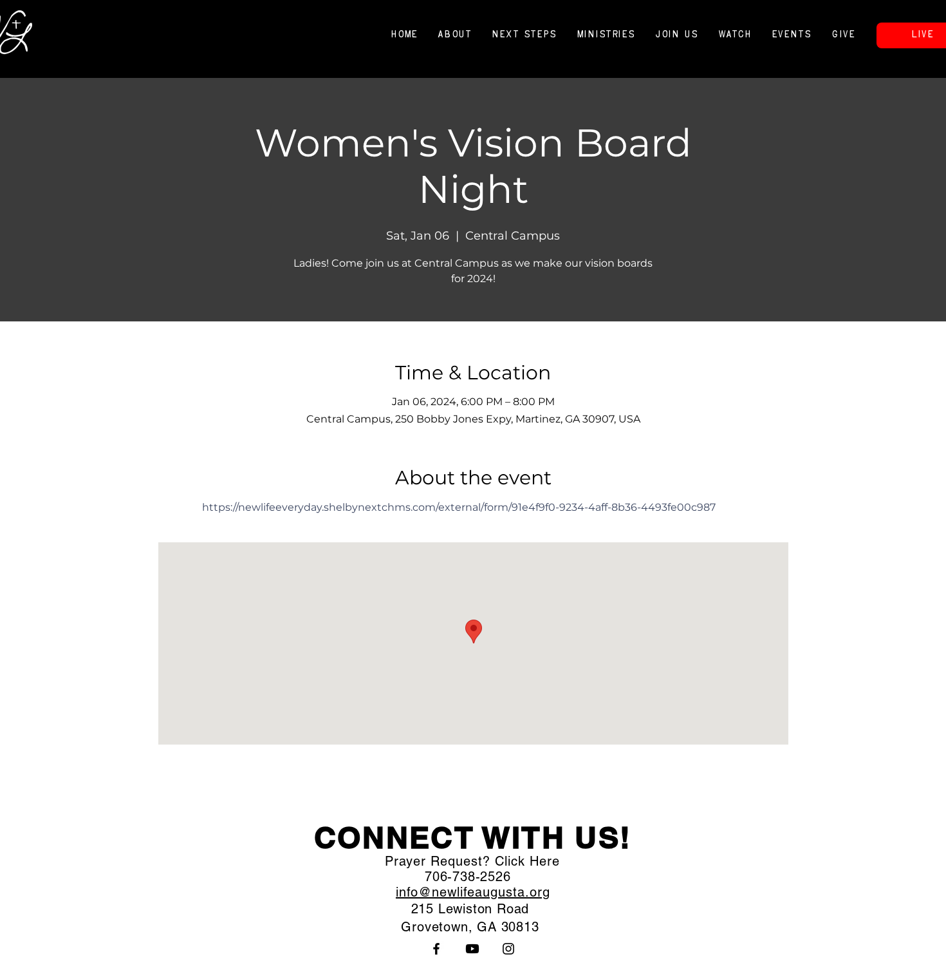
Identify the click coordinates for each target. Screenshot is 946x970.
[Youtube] (472, 948)
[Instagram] (508, 948)
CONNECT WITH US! (473, 837)
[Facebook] (436, 948)
